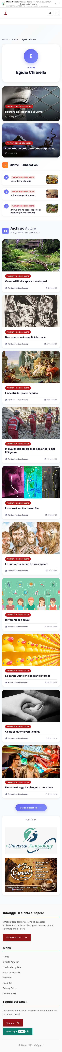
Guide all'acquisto (12, 967)
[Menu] (57, 13)
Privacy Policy (10, 988)
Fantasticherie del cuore (18, 276)
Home (5, 39)
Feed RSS (7, 982)
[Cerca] (50, 13)
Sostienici (7, 977)
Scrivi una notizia (11, 972)
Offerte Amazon (11, 961)
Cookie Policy (9, 993)
